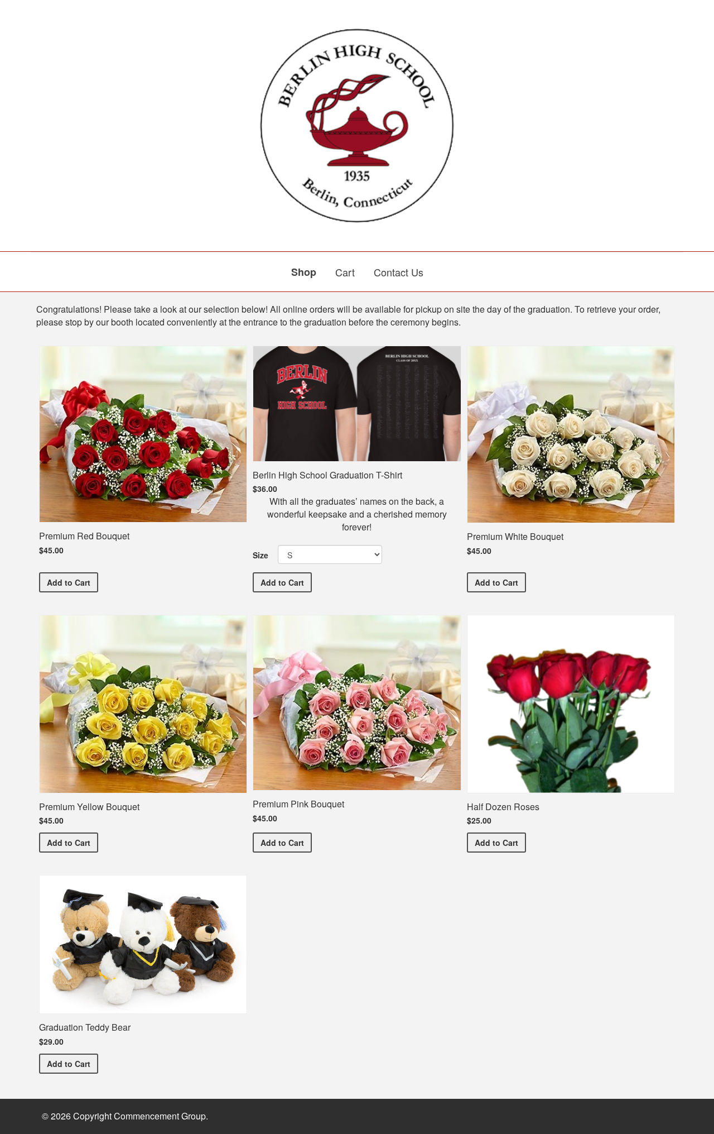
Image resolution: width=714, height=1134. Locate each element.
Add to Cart (72, 582)
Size (260, 555)
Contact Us (398, 272)
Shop (303, 272)
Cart (345, 272)
